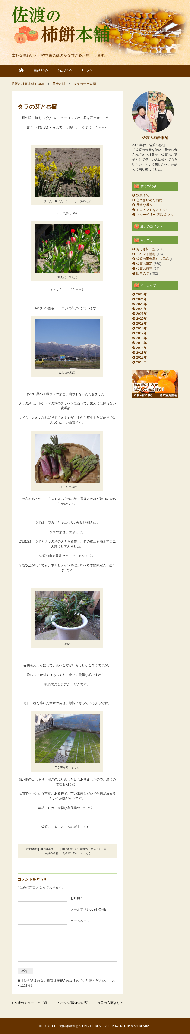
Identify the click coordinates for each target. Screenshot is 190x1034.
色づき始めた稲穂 (149, 200)
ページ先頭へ (67, 1003)
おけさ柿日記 (69, 849)
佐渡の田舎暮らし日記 (93, 849)
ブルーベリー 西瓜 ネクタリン (158, 214)
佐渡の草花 (51, 853)
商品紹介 (64, 71)
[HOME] (21, 71)
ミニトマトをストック (152, 210)
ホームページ (78, 921)
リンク (87, 71)
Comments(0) (81, 853)
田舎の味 (65, 853)
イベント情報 (146, 254)
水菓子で (142, 195)
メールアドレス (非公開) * (87, 909)
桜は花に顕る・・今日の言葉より (95, 1003)
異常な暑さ (144, 205)
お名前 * (74, 898)
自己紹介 (40, 71)
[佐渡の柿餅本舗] (61, 26)
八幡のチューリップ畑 (30, 1003)
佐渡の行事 (144, 268)
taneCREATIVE (141, 1026)
